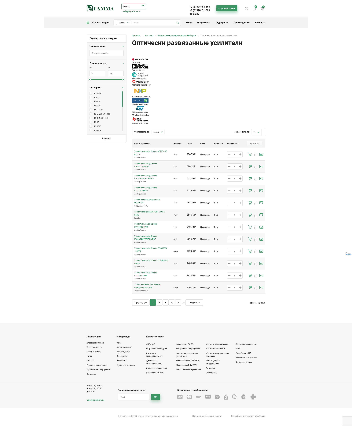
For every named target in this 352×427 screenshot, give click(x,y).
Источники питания (155, 373)
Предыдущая (141, 302)
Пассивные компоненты (247, 344)
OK (155, 397)
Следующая (194, 302)
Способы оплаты (94, 347)
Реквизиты (121, 361)
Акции (89, 356)
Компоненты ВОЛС (184, 344)
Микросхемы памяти (215, 348)
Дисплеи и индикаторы (156, 368)
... (183, 302)
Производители (241, 22)
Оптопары (210, 368)
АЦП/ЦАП (150, 344)
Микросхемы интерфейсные (188, 369)
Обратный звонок (227, 8)
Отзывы (90, 361)
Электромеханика (244, 362)
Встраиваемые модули (156, 348)
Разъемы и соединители (246, 357)
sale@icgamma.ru (131, 11)
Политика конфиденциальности (206, 416)
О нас (189, 22)
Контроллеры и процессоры (188, 348)
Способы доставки (95, 343)
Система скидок (94, 352)
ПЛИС (238, 348)
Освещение (211, 373)
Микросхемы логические (217, 344)
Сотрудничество (123, 347)
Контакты (260, 22)
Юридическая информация (99, 369)
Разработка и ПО (243, 353)
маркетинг (249, 416)
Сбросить (106, 138)
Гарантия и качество (125, 365)
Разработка (236, 416)
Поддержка (222, 22)
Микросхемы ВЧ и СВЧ (186, 365)
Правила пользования (97, 365)
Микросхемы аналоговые (187, 361)
